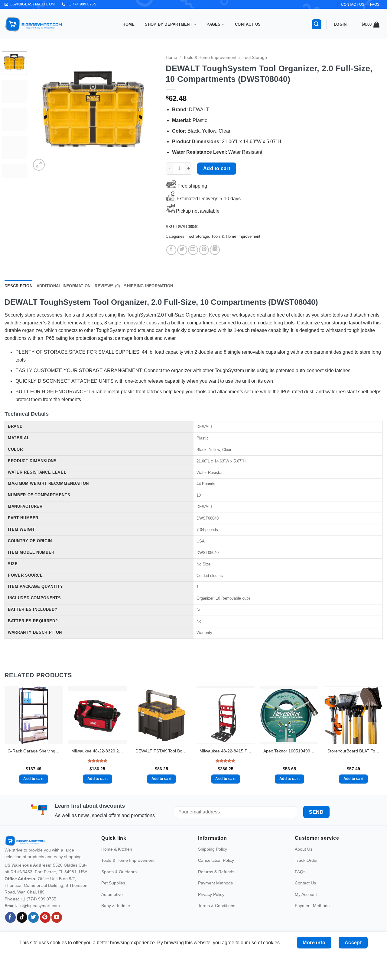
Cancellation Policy (216, 908)
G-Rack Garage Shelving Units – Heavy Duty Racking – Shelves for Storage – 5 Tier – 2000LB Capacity (34, 751)
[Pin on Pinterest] (204, 250)
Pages (213, 24)
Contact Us (248, 24)
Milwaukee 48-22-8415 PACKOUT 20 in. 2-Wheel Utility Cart (226, 751)
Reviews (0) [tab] (107, 286)
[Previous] (41, 112)
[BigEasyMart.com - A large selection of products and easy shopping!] (34, 24)
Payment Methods (215, 931)
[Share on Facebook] (171, 250)
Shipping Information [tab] (148, 286)
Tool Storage (255, 57)
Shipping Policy (212, 897)
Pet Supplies (113, 931)
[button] (316, 24)
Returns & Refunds (216, 919)
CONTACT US (352, 4)
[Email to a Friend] (193, 250)
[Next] (146, 112)
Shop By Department (168, 24)
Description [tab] (18, 286)
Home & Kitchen (116, 897)
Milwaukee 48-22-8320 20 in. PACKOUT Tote (97, 751)
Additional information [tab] (64, 286)
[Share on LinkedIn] (215, 250)
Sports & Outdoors (119, 919)
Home (128, 24)
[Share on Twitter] (182, 250)
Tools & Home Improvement (209, 57)
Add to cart (216, 168)
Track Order (306, 908)
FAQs (374, 4)
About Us (303, 897)
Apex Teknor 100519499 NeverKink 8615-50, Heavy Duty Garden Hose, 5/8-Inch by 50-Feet (289, 751)
